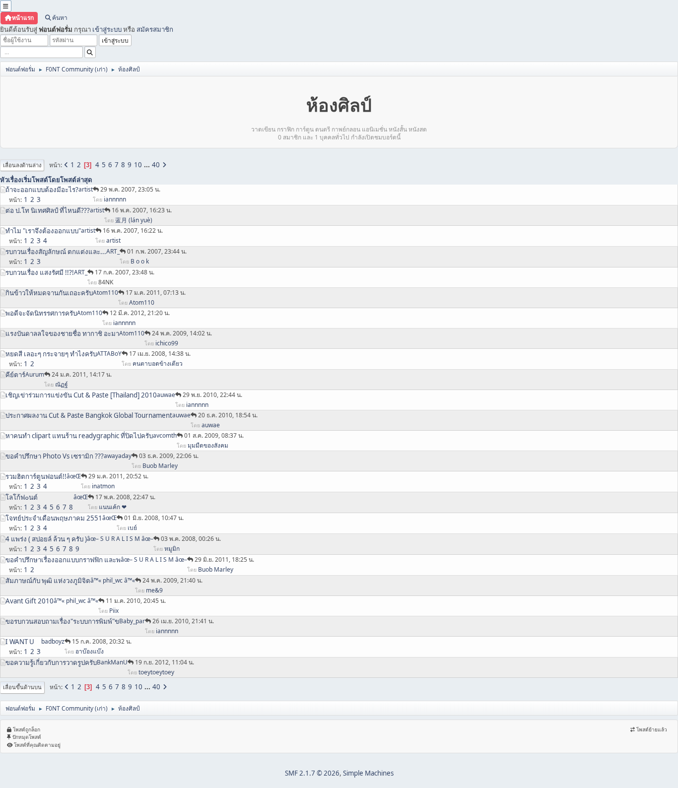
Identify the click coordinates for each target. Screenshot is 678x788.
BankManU (112, 662)
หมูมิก (172, 548)
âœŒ (74, 476)
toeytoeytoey (156, 672)
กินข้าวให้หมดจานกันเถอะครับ (49, 292)
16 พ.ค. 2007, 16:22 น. (133, 230)
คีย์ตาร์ (15, 374)
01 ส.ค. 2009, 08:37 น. (214, 435)
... (147, 164)
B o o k (140, 261)
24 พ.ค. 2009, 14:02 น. (182, 333)
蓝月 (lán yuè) (133, 220)
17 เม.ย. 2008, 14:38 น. (160, 353)
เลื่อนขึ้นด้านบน (22, 687)
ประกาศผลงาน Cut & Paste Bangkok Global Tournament (88, 415)
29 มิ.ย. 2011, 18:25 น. (224, 559)
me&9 (154, 590)
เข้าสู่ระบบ (107, 29)
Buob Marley (160, 465)
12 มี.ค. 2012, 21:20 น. (140, 313)
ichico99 (166, 343)
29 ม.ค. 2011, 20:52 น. (118, 476)
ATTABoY (109, 353)
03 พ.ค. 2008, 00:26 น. (191, 538)
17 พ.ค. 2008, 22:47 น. (125, 497)
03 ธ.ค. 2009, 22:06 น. (169, 456)
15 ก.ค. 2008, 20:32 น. (102, 641)
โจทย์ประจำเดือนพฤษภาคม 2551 (53, 518)
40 (156, 164)
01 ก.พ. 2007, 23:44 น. (157, 251)
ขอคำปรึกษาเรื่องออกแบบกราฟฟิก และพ (63, 559)
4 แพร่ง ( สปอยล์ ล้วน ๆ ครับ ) (46, 538)
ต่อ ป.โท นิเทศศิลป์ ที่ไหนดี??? (47, 210)
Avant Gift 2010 (29, 600)
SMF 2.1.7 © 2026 (312, 773)
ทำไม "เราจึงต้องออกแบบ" (43, 230)
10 (138, 164)
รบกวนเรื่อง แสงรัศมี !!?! (39, 272)
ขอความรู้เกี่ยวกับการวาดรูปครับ (51, 662)
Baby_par (132, 621)
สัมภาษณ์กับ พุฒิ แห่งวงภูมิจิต (47, 580)
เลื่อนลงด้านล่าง (22, 165)
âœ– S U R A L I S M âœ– (120, 538)
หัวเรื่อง (10, 179)
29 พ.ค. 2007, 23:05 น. (130, 189)
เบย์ (132, 528)
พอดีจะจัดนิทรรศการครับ (41, 313)
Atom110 (105, 292)
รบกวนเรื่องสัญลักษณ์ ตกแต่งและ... (55, 251)
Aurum (34, 374)
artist (85, 189)
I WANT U (19, 641)
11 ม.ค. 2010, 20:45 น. (136, 600)
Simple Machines (368, 773)
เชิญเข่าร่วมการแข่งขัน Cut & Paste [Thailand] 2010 (81, 395)
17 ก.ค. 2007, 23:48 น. (124, 272)
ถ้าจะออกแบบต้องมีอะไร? (41, 189)
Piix (114, 610)
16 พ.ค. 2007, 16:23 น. (142, 210)
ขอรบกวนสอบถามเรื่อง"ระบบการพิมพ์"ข (62, 621)
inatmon (103, 486)
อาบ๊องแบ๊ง (89, 651)
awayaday (118, 456)
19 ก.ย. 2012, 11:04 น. (164, 662)
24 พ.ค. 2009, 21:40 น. (172, 580)
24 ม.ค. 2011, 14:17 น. (82, 374)
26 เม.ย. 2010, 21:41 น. (183, 621)
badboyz (53, 641)
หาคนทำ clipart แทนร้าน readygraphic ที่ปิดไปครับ (79, 435)
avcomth (165, 435)
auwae (166, 395)
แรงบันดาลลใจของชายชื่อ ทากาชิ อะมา (62, 333)
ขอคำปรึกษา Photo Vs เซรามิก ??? (54, 456)
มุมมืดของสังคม (208, 445)
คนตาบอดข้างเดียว (158, 363)
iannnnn (115, 199)
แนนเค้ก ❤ (113, 507)
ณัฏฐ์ (61, 384)
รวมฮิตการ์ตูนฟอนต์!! (36, 476)
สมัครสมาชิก (154, 29)
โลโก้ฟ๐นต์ (21, 497)
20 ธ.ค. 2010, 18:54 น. (228, 415)
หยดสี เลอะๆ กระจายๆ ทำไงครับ (51, 353)
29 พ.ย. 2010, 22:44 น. (212, 395)
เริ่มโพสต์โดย (40, 179)
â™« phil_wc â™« (112, 580)
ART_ (113, 251)
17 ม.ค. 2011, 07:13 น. (156, 292)
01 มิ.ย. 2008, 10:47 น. (154, 518)
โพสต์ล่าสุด (76, 179)
